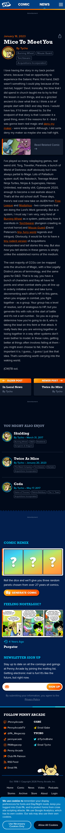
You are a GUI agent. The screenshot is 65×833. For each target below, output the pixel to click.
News (31, 787)
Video (41, 787)
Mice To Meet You (28, 42)
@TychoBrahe (45, 739)
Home (10, 787)
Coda (18, 484)
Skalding (21, 433)
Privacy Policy (32, 699)
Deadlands (41, 441)
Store (34, 793)
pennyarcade (15, 739)
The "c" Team (53, 492)
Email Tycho (44, 745)
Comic (20, 787)
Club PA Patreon (17, 756)
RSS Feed (13, 762)
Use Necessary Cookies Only (17, 825)
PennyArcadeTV (16, 727)
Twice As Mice (26, 459)
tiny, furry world (26, 232)
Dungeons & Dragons (24, 445)
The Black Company (23, 466)
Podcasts (53, 787)
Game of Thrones (22, 492)
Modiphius (25, 205)
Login (54, 793)
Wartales (51, 466)
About (44, 793)
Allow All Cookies (48, 825)
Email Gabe (44, 727)
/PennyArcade (15, 722)
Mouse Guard (44, 53)
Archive (23, 793)
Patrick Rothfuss (39, 492)
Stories (11, 793)
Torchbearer (24, 58)
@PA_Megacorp (16, 733)
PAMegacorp (15, 745)
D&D (32, 441)
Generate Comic (24, 593)
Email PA (12, 767)
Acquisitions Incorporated (32, 63)
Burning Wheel (26, 53)
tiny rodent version (15, 241)
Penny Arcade (15, 750)
